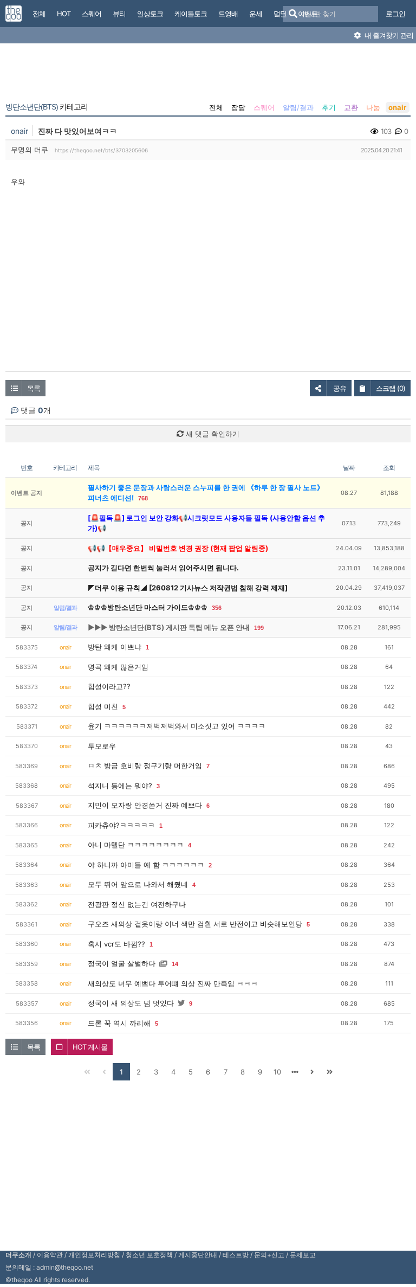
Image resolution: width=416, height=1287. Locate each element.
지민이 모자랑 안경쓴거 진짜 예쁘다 (145, 805)
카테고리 (46, 106)
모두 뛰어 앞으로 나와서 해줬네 (138, 884)
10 (277, 1071)
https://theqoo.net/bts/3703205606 (101, 150)
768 (143, 498)
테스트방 (236, 1255)
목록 (33, 388)
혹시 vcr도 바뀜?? (116, 943)
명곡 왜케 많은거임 (118, 666)
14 (175, 964)
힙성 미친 (103, 706)
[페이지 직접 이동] (294, 1071)
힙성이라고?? (109, 686)
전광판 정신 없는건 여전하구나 (137, 904)
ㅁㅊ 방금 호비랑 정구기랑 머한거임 (145, 765)
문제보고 (303, 1255)
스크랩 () (390, 388)
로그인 (395, 13)
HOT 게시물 (90, 1047)
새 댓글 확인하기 (211, 433)
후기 (329, 107)
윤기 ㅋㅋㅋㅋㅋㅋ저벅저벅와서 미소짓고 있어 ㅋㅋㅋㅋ (176, 726)
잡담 (238, 107)
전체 (216, 107)
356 (217, 607)
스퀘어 (264, 107)
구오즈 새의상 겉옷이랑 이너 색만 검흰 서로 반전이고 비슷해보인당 (195, 923)
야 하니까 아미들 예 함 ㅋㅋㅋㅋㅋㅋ (146, 864)
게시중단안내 (197, 1255)
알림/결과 (298, 107)
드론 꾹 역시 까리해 (119, 1023)
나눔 (373, 107)
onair (397, 107)
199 (259, 628)
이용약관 (50, 1255)
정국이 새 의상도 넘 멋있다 (131, 1003)
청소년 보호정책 (149, 1255)
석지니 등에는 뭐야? (120, 785)
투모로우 (102, 746)
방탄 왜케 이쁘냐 (114, 646)
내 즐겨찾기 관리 (388, 35)
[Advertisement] (208, 74)
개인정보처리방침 (94, 1255)
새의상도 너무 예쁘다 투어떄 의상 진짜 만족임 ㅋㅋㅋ (173, 983)
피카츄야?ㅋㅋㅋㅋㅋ (121, 825)
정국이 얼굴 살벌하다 (121, 963)
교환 (351, 107)
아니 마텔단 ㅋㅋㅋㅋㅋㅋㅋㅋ (136, 844)
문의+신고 (269, 1255)
